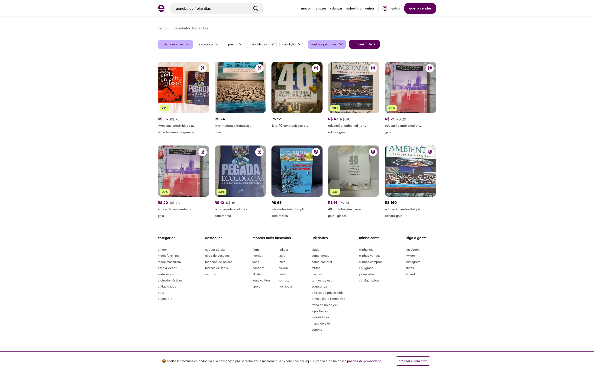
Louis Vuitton (261, 280)
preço (232, 44)
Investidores (320, 317)
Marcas (317, 274)
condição (289, 44)
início (162, 28)
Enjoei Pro (165, 298)
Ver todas (286, 286)
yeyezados (366, 274)
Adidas (284, 249)
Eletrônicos (166, 274)
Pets (161, 292)
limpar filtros (364, 44)
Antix (282, 274)
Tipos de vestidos (217, 255)
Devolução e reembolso (328, 298)
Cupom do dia (215, 249)
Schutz (284, 280)
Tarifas (316, 268)
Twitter (410, 255)
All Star (257, 274)
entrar (395, 8)
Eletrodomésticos (170, 280)
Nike (282, 261)
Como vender (321, 255)
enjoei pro (354, 8)
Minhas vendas (370, 255)
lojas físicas (320, 311)
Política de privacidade (328, 292)
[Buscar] (255, 8)
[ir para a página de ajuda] (385, 8)
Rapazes (320, 8)
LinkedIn (411, 274)
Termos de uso (322, 280)
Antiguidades (167, 286)
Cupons (317, 329)
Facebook (413, 249)
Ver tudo (211, 274)
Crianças (336, 8)
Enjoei (162, 249)
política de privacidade (364, 361)
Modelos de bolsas (218, 261)
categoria (206, 44)
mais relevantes (172, 44)
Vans (255, 261)
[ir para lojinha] (183, 125)
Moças (306, 8)
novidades (259, 44)
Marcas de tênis (216, 268)
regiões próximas (323, 44)
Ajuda (315, 249)
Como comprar (322, 261)
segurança (319, 286)
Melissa (257, 255)
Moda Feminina (168, 255)
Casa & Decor (167, 268)
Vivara (283, 268)
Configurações (369, 280)
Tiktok (410, 268)
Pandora (258, 268)
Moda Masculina (169, 261)
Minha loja (366, 249)
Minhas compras (370, 261)
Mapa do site (321, 323)
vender (420, 8)
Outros (370, 8)
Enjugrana (366, 268)
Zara (282, 255)
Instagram (413, 261)
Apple (256, 286)
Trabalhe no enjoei (325, 305)
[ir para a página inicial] (161, 10)
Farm (255, 249)
